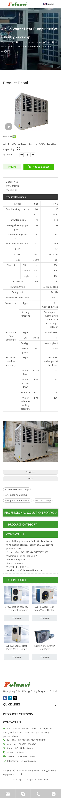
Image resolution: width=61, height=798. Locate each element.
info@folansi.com (23, 559)
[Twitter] (15, 698)
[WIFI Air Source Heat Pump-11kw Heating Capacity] (16, 633)
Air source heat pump (16, 494)
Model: (8, 181)
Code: (8, 189)
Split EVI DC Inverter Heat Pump (44, 647)
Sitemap (17, 779)
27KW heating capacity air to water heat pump (16, 608)
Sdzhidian (43, 779)
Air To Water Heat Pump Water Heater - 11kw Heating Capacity (44, 608)
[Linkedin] (10, 698)
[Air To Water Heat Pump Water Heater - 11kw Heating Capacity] (44, 594)
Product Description (16, 196)
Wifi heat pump (43, 500)
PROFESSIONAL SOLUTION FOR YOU (30, 512)
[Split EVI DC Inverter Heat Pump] (44, 637)
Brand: (8, 185)
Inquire (12, 166)
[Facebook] (5, 698)
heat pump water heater (17, 500)
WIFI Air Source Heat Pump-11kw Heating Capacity (16, 647)
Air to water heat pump (17, 489)
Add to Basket (41, 166)
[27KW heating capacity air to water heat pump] (16, 594)
